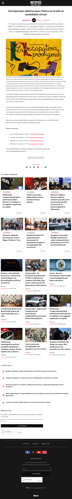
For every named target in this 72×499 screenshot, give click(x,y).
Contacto (26, 443)
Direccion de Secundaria (36, 158)
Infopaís (38, 20)
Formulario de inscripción (37, 134)
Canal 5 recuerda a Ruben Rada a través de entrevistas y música (35, 198)
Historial (35, 443)
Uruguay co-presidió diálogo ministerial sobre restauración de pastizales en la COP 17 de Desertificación (60, 240)
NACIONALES (26, 20)
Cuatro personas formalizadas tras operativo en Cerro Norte (35, 346)
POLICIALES (5, 288)
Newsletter (6, 410)
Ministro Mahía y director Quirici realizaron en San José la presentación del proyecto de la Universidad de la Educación (60, 202)
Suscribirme (22, 426)
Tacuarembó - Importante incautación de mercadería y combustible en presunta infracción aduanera (36, 314)
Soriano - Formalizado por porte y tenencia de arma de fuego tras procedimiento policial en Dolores (10, 278)
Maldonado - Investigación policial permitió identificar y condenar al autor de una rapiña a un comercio (11, 347)
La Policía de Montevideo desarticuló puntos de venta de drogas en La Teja (11, 312)
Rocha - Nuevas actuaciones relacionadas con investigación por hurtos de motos (60, 277)
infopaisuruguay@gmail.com (36, 488)
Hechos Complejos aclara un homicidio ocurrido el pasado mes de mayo (31, 371)
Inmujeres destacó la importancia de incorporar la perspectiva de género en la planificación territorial (36, 241)
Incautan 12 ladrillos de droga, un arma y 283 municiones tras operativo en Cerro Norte (60, 345)
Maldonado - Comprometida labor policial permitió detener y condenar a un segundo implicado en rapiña (12, 201)
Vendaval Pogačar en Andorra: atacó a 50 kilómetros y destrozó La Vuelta (32, 378)
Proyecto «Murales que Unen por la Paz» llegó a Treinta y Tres (11, 237)
